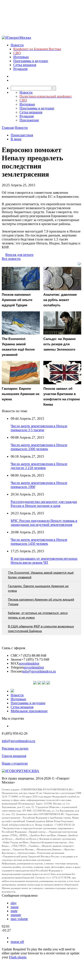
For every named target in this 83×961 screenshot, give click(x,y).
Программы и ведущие (30, 61)
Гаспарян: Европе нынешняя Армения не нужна (38, 588)
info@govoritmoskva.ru (39, 671)
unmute (16, 915)
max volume (19, 919)
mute (14, 911)
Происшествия (22, 135)
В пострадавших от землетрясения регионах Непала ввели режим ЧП (44, 560)
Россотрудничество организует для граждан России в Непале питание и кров (44, 504)
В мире (16, 139)
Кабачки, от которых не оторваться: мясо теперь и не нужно (38, 615)
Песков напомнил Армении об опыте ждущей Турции (41, 602)
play (14, 903)
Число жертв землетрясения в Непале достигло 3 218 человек (39, 466)
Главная (8, 127)
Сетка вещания (24, 65)
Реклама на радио (15, 748)
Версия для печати (19, 255)
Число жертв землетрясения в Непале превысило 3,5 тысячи (39, 428)
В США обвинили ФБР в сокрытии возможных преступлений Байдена (41, 629)
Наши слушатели (15, 763)
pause (15, 907)
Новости (17, 45)
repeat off (17, 942)
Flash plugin (17, 957)
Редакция (20, 69)
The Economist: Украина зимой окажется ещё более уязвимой (41, 575)
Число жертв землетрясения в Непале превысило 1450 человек (39, 541)
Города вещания (14, 756)
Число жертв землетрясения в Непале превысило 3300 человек (39, 447)
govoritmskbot (29, 663)
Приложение (29, 120)
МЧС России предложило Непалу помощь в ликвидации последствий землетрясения (44, 523)
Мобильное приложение (29, 711)
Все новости (11, 259)
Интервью (21, 57)
